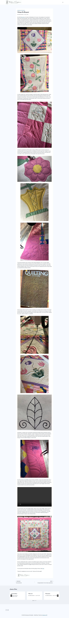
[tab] (34, 600)
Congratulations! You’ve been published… (45, 582)
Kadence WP (44, 615)
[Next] (57, 596)
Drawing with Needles (21, 10)
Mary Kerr (23, 17)
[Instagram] (8, 610)
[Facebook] (6, 610)
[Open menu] (63, 2)
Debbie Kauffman (21, 14)
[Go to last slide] (11, 596)
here (43, 568)
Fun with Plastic (14, 593)
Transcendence (19, 582)
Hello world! (30, 593)
